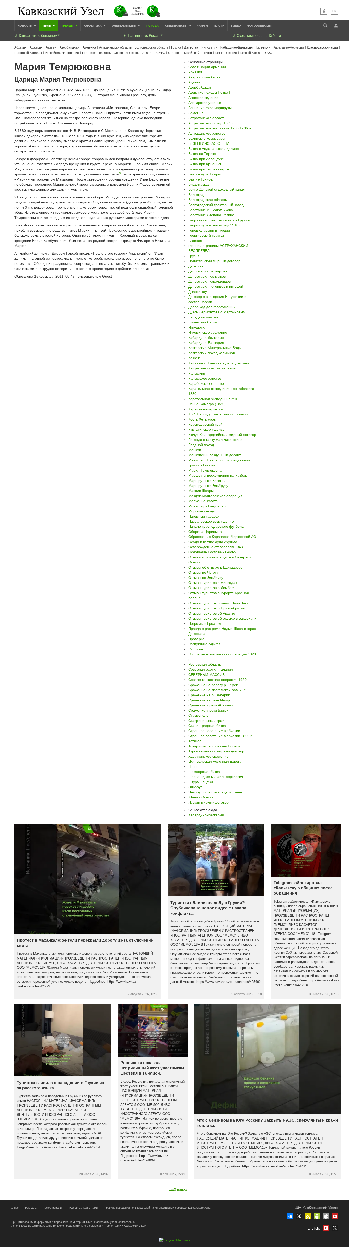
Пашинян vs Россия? (145, 35)
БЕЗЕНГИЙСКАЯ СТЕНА (208, 143)
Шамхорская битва (204, 772)
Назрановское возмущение (211, 521)
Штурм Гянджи (200, 782)
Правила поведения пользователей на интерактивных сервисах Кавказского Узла (157, 1207)
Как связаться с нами (83, 1207)
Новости (25, 25)
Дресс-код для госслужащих (211, 307)
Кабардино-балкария (206, 337)
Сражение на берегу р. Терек (213, 685)
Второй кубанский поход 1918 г (214, 225)
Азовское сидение (203, 97)
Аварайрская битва (204, 77)
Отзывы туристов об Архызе (211, 613)
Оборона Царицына (205, 532)
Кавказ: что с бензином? (39, 35)
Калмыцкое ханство (204, 378)
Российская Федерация (62, 53)
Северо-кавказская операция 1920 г (218, 680)
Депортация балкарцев (207, 271)
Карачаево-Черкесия (288, 47)
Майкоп (194, 450)
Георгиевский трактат (206, 235)
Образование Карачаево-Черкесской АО (222, 537)
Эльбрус (195, 787)
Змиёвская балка (202, 322)
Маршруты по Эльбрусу (208, 486)
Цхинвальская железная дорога (214, 761)
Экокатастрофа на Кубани (258, 35)
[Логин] (336, 25)
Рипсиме (195, 649)
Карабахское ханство (206, 383)
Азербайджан (69, 47)
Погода (152, 25)
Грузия (176, 47)
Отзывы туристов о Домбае (211, 588)
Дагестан (191, 47)
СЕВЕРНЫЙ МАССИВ (206, 675)
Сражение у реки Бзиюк (208, 710)
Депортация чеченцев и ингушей (215, 286)
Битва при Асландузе (206, 159)
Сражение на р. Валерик (209, 695)
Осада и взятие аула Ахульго (212, 542)
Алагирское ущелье (204, 103)
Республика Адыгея (204, 644)
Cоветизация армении (207, 67)
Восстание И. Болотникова (210, 210)
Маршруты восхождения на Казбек (217, 475)
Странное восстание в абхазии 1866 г (220, 736)
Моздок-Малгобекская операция (215, 496)
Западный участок (203, 317)
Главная (195, 240)
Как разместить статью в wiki (212, 368)
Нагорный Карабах (28, 53)
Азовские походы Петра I (209, 92)
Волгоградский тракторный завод (216, 205)
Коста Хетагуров (202, 419)
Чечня (207, 53)
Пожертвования (53, 1207)
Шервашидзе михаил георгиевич (215, 777)
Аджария (36, 47)
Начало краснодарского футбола (216, 526)
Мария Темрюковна (205, 470)
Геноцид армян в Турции (209, 230)
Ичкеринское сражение (207, 332)
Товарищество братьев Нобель (214, 746)
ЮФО (268, 53)
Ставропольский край (184, 53)
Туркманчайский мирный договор (216, 751)
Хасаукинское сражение (208, 756)
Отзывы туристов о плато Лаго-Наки (218, 603)
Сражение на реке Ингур (209, 700)
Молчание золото (203, 501)
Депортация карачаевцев (209, 281)
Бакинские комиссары (206, 138)
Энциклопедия (124, 25)
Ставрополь (198, 715)
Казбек (194, 358)
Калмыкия (263, 47)
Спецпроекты (176, 25)
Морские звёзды (201, 511)
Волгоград (196, 195)
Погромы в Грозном (204, 623)
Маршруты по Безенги (207, 480)
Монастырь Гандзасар (207, 506)
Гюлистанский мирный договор (214, 261)
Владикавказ (198, 184)
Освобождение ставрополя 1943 (215, 547)
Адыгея (51, 47)
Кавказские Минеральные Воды (214, 348)
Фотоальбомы (259, 25)
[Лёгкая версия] (323, 11)
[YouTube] (335, 1216)
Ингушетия (209, 47)
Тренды (67, 25)
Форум (202, 25)
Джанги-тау (197, 292)
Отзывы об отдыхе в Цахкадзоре (215, 567)
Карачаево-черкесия (205, 409)
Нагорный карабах (203, 516)
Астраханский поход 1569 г (211, 123)
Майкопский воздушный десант (214, 455)
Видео (236, 25)
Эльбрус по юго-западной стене (215, 792)
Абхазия (20, 47)
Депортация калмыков (207, 276)
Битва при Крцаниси (205, 164)
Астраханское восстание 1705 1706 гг (219, 128)
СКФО (160, 53)
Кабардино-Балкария (236, 47)
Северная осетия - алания (210, 669)
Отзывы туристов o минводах (212, 583)
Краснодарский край (322, 47)
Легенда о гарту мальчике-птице (215, 440)
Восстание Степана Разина (211, 215)
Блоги (219, 25)
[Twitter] (299, 1216)
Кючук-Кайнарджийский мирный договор (222, 435)
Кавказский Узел (60, 10)
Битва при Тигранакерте (208, 169)
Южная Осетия (226, 53)
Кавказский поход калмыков (211, 353)
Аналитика (93, 25)
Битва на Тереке (202, 154)
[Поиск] (325, 25)
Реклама (30, 1207)
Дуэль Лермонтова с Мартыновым (217, 312)
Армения (89, 47)
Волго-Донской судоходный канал (216, 189)
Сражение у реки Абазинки (211, 705)
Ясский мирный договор (208, 802)
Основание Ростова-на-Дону (212, 552)
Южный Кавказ (250, 53)
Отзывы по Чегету (203, 572)
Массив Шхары (201, 491)
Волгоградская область (151, 47)
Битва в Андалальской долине (213, 149)
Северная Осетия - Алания (133, 53)
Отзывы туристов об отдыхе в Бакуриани (222, 618)
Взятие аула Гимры (204, 174)
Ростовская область (96, 53)
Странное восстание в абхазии (214, 731)
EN (334, 11)
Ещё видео (178, 1189)
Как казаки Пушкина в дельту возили (218, 363)
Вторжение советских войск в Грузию (219, 220)
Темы (47, 25)
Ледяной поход (201, 445)
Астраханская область (115, 47)
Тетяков (194, 741)
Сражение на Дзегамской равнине (217, 690)
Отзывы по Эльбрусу (205, 577)
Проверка (196, 639)
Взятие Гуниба (200, 179)
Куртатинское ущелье (206, 429)
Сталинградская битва (207, 726)
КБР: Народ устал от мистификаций (218, 414)
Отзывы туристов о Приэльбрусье (216, 608)
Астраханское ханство (206, 133)
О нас (15, 1207)
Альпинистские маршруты (210, 108)
